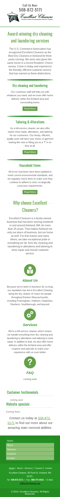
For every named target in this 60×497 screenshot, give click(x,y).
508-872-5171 (30, 10)
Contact (11, 458)
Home (10, 440)
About (10, 445)
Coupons (11, 453)
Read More (30, 108)
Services (11, 449)
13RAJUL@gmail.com (30, 483)
